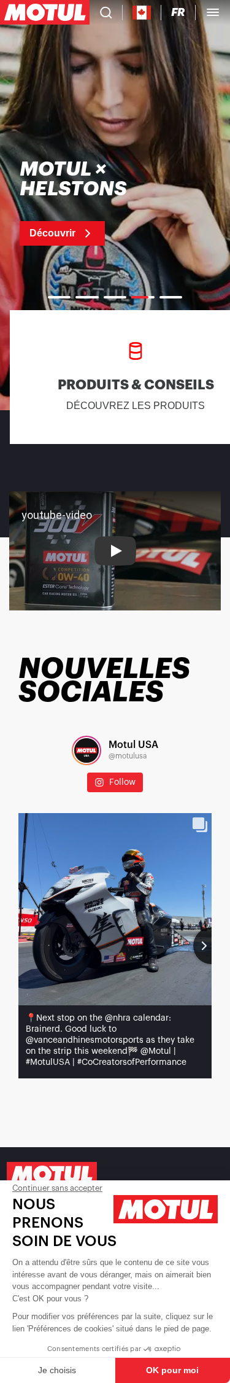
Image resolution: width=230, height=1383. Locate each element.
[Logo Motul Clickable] (45, 12)
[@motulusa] (86, 750)
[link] (98, 203)
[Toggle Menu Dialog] (212, 12)
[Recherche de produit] (106, 12)
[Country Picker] (142, 13)
